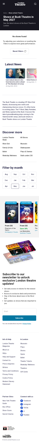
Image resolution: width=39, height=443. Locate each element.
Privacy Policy (26, 323)
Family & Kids (7, 148)
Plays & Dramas (26, 152)
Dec (6, 180)
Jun (23, 186)
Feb (23, 180)
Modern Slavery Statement (8, 382)
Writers (5, 367)
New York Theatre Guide (8, 402)
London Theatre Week (8, 139)
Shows (22, 351)
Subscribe (19, 318)
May (15, 186)
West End (6, 144)
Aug (6, 174)
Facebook (27, 401)
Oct (24, 174)
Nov (32, 174)
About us (5, 350)
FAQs (4, 353)
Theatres (23, 368)
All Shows (24, 138)
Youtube (26, 415)
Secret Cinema (7, 414)
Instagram (27, 404)
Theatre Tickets (26, 361)
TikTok (26, 408)
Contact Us (6, 360)
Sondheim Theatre (25, 233)
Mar (32, 180)
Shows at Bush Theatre (16, 13)
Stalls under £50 (26, 156)
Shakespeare (25, 148)
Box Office (6, 407)
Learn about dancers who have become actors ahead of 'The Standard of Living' (15, 82)
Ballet (4, 152)
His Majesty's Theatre (11, 232)
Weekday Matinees (9, 156)
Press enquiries (8, 364)
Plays (22, 347)
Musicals (23, 144)
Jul (33, 186)
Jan (15, 180)
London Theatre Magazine (8, 345)
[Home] (20, 4)
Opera (22, 354)
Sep (15, 174)
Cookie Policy (7, 378)
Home (5, 13)
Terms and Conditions (10, 371)
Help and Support (8, 357)
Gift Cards (24, 372)
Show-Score (7, 410)
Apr (6, 186)
